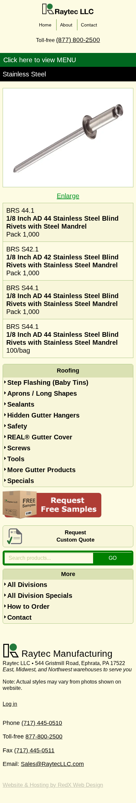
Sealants (20, 404)
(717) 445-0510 (41, 723)
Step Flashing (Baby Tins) (47, 382)
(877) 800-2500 (78, 39)
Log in (10, 704)
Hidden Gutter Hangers (43, 415)
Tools (15, 459)
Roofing (68, 370)
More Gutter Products (41, 469)
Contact (19, 617)
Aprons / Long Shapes (42, 393)
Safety (17, 426)
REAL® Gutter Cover (39, 437)
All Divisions (27, 584)
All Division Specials (39, 595)
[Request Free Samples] (52, 516)
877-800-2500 (43, 736)
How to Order (28, 606)
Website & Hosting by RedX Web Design (53, 785)
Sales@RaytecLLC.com (52, 764)
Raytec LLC (68, 9)
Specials (20, 480)
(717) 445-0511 (34, 750)
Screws (18, 448)
